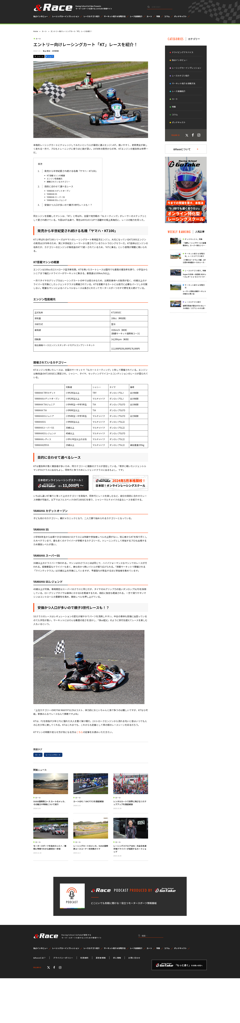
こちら (79, 732)
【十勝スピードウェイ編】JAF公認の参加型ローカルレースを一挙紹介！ (194, 261)
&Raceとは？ (39, 957)
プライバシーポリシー (63, 957)
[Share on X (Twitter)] (39, 56)
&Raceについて (182, 149)
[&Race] (52, 7)
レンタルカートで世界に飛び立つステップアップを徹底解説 (129, 803)
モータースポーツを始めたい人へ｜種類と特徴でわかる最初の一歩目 (49, 847)
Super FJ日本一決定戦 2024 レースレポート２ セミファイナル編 (194, 275)
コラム (167, 16)
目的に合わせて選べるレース (58, 186)
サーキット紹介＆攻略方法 (115, 16)
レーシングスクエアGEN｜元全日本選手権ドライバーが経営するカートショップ (129, 848)
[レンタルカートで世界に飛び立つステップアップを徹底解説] (130, 783)
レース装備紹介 (136, 16)
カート (149, 16)
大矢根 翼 (55, 51)
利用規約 (84, 957)
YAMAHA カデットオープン (58, 190)
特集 (158, 16)
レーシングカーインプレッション (65, 16)
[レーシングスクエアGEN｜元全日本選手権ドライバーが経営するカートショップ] (130, 828)
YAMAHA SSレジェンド (57, 200)
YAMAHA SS (52, 194)
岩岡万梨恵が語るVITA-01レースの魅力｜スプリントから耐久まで (194, 306)
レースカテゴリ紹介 (91, 16)
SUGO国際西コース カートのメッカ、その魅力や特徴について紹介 (49, 803)
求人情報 (117, 957)
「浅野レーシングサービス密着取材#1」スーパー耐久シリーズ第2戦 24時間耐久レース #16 (194, 244)
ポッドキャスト (180, 16)
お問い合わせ (134, 957)
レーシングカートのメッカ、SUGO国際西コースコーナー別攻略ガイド (90, 847)
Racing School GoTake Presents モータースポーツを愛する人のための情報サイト (94, 7)
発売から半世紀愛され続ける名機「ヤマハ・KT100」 (71, 171)
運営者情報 (101, 957)
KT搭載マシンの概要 (56, 175)
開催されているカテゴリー (58, 181)
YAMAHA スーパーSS (56, 197)
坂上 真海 (46, 51)
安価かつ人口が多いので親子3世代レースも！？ (68, 204)
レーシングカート (53, 754)
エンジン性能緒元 (54, 178)
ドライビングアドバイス (182, 52)
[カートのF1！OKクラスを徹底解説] (90, 783)
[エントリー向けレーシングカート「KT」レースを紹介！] (90, 137)
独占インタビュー (40, 16)
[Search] (159, 7)
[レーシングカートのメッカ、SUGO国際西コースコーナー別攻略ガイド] (90, 828)
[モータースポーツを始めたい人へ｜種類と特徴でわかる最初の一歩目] (50, 828)
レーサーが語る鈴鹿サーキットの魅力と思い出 (194, 292)
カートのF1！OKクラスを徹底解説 (88, 801)
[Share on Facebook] (49, 56)
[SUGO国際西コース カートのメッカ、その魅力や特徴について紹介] (50, 783)
